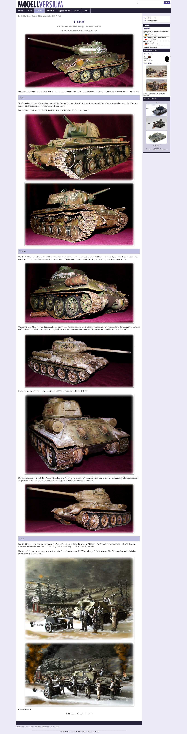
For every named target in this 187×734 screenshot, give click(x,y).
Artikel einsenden (152, 20)
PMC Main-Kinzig (148, 42)
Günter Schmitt (160, 93)
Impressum (91, 731)
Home (20, 11)
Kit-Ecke (50, 11)
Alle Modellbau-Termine (150, 47)
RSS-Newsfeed (151, 18)
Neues (30, 11)
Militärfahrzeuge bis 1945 (46, 16)
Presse (76, 11)
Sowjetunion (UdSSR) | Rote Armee (156, 149)
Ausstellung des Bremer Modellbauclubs (154, 37)
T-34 (156, 147)
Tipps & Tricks (64, 11)
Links (96, 731)
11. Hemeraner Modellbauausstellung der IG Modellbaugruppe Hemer (155, 31)
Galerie (39, 11)
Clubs (86, 11)
